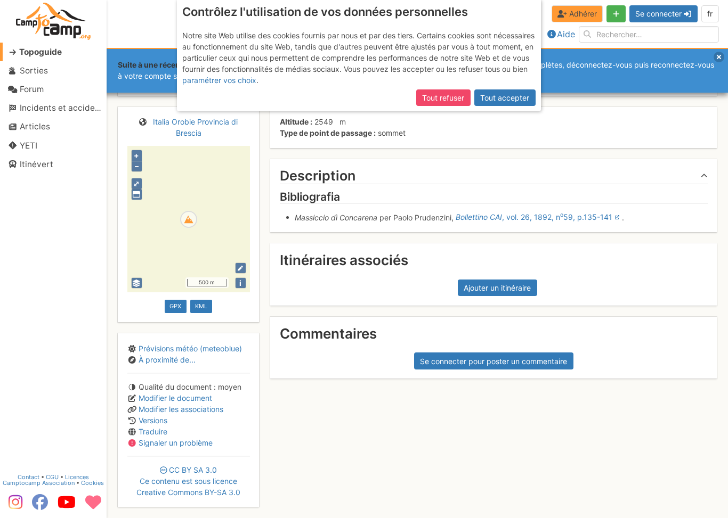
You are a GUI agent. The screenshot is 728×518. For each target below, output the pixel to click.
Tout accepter (504, 97)
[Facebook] (40, 505)
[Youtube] (67, 505)
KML (201, 306)
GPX (175, 306)
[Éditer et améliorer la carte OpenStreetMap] (241, 268)
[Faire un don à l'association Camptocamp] (93, 505)
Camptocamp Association (39, 483)
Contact (28, 477)
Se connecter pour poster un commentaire (493, 361)
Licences (77, 477)
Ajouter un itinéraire (497, 287)
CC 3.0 (188, 481)
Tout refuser (443, 97)
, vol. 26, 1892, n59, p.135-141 (534, 216)
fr (710, 13)
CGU (52, 477)
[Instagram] (13, 505)
